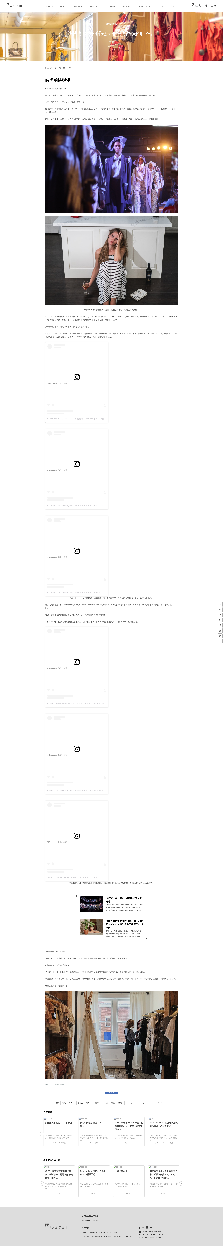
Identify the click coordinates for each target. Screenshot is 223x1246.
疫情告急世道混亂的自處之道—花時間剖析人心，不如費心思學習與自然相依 (124, 924)
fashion (71, 1103)
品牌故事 (85, 1232)
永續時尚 (98, 1103)
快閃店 (120, 1103)
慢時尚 (88, 1103)
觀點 (57, 1103)
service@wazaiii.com (157, 1234)
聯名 (113, 1103)
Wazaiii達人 (93, 1232)
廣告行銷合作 (86, 1221)
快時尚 (80, 1103)
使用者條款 (108, 1236)
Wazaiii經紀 (85, 1236)
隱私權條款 (117, 1236)
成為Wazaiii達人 (96, 1236)
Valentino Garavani (160, 1103)
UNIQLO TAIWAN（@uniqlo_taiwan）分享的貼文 (65, 419)
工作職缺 (96, 1221)
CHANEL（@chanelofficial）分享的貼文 (61, 703)
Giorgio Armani (145, 1103)
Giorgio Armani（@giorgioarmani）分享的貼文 (64, 790)
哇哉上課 (102, 1232)
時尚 (64, 1103)
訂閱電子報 (127, 1236)
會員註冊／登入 (112, 1232)
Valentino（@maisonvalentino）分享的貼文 (63, 877)
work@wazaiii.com (155, 1232)
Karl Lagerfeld (131, 1103)
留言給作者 (112, 1093)
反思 (106, 1103)
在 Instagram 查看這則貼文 (57, 383)
